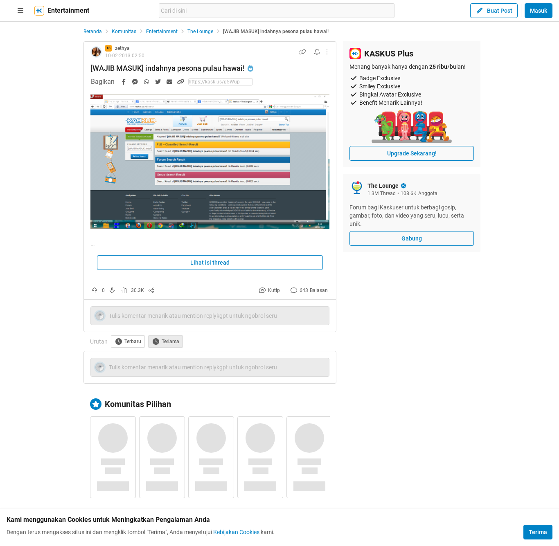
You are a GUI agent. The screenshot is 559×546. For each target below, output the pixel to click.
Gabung (411, 238)
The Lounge (200, 31)
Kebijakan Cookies (236, 532)
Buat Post (499, 10)
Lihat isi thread (210, 262)
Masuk (538, 10)
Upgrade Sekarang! (412, 153)
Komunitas (124, 31)
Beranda (92, 31)
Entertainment (162, 31)
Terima (538, 532)
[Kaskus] (39, 11)
